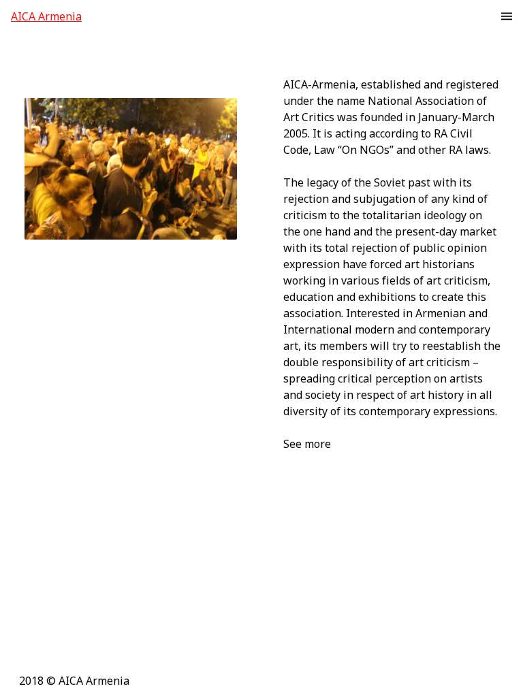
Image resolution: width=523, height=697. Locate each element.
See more (307, 443)
